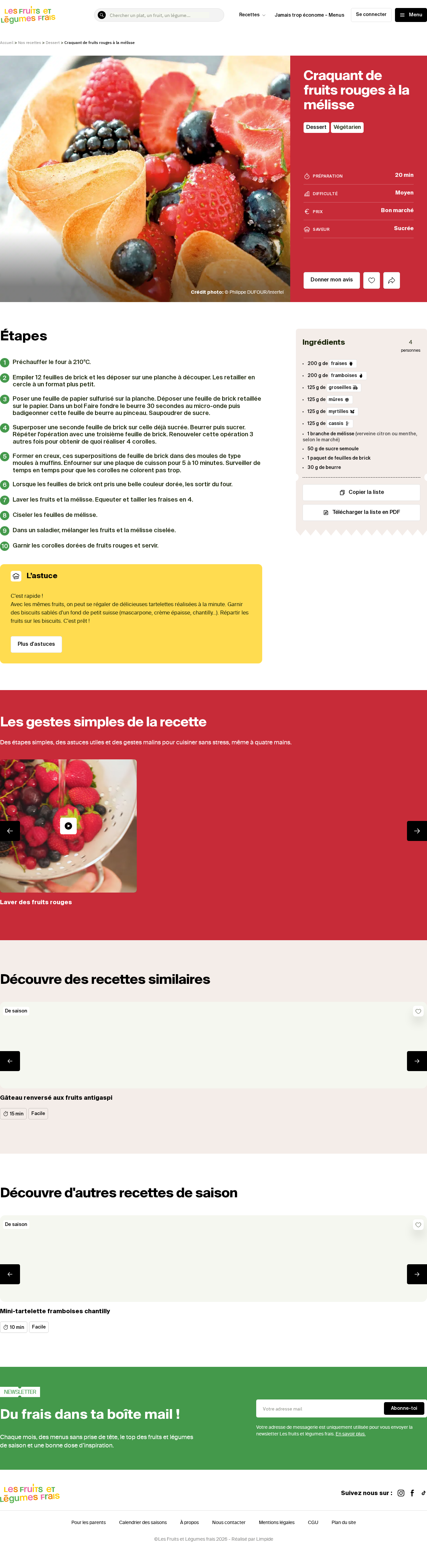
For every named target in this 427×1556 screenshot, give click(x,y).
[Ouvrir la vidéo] (68, 826)
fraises (339, 363)
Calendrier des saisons (143, 1522)
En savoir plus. (351, 1434)
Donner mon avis (332, 280)
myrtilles (338, 411)
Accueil (6, 42)
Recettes (249, 15)
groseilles (340, 387)
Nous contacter (229, 1522)
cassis (336, 423)
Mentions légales (277, 1522)
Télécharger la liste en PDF (366, 512)
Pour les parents (88, 1522)
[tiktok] (423, 1493)
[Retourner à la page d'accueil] (28, 15)
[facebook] (412, 1493)
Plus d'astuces (36, 644)
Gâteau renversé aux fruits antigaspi (56, 1098)
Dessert (53, 42)
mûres (336, 399)
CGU (313, 1522)
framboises (344, 375)
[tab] (391, 280)
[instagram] (401, 1493)
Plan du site (344, 1522)
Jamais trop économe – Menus (309, 15)
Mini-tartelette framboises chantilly (55, 1312)
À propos (189, 1522)
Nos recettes (29, 42)
